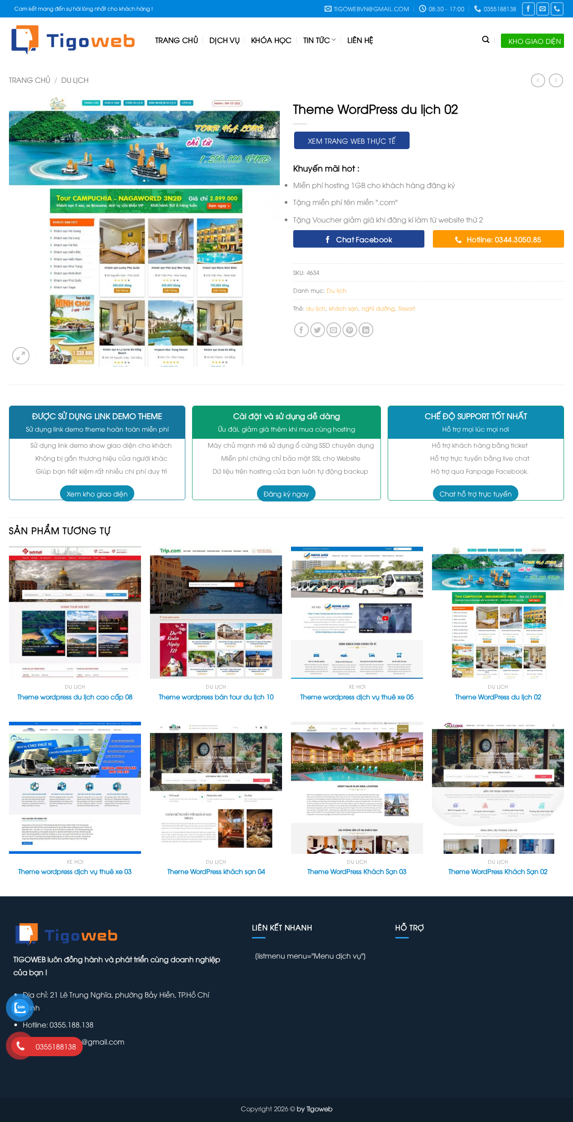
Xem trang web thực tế (352, 140)
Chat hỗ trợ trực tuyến (476, 493)
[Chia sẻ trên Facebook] (301, 329)
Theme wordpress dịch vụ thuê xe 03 (75, 871)
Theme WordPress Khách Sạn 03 (357, 871)
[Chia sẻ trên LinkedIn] (366, 329)
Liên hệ (360, 40)
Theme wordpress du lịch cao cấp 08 (75, 697)
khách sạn (343, 308)
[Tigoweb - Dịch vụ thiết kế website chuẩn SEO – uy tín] (75, 39)
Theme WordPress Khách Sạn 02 (498, 871)
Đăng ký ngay (286, 493)
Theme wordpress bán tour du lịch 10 (216, 697)
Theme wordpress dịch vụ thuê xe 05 (357, 697)
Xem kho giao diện (97, 493)
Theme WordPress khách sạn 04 (216, 871)
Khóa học (271, 40)
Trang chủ (176, 40)
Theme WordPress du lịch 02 (498, 697)
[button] (21, 355)
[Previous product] (556, 80)
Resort (406, 308)
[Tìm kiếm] (485, 39)
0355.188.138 (71, 1024)
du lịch (315, 308)
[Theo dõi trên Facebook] (528, 8)
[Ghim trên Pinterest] (349, 329)
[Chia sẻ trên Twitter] (317, 329)
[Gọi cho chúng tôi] (557, 8)
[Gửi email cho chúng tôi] (542, 8)
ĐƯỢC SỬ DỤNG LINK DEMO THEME (97, 416)
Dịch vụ (224, 40)
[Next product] (538, 80)
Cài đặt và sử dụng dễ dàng (286, 416)
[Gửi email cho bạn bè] (333, 329)
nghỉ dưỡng (378, 308)
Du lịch (75, 80)
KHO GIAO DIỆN (535, 40)
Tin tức (317, 40)
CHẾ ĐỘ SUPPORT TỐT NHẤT (476, 416)
